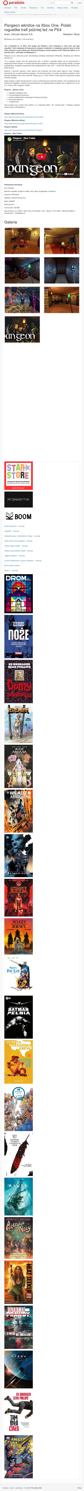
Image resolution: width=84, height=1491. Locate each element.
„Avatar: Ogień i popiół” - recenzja (16, 546)
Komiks (23, 8)
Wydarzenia (33, 8)
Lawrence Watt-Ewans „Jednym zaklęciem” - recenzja (22, 560)
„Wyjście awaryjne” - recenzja (14, 556)
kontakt (26, 1488)
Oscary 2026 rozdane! (12, 565)
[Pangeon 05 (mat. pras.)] (22, 270)
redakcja (6, 1488)
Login (79, 3)
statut (12, 1488)
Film (15, 8)
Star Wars (50, 8)
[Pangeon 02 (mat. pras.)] (62, 300)
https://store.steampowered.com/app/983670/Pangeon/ (23, 130)
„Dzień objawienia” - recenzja (14, 526)
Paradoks (74, 8)
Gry (42, 8)
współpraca (19, 1488)
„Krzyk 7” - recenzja (11, 570)
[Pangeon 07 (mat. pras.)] (22, 241)
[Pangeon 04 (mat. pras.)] (62, 270)
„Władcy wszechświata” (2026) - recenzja (18, 551)
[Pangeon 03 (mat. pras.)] (22, 300)
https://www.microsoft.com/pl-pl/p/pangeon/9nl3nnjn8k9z (23, 117)
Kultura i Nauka (9, 12)
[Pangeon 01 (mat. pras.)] (22, 329)
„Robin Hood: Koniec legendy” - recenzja (18, 541)
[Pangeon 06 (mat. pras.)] (62, 241)
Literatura (7, 8)
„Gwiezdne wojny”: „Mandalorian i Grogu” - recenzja (22, 536)
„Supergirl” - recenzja (11, 531)
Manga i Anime (62, 8)
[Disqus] (42, 377)
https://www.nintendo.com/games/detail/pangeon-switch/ (23, 123)
